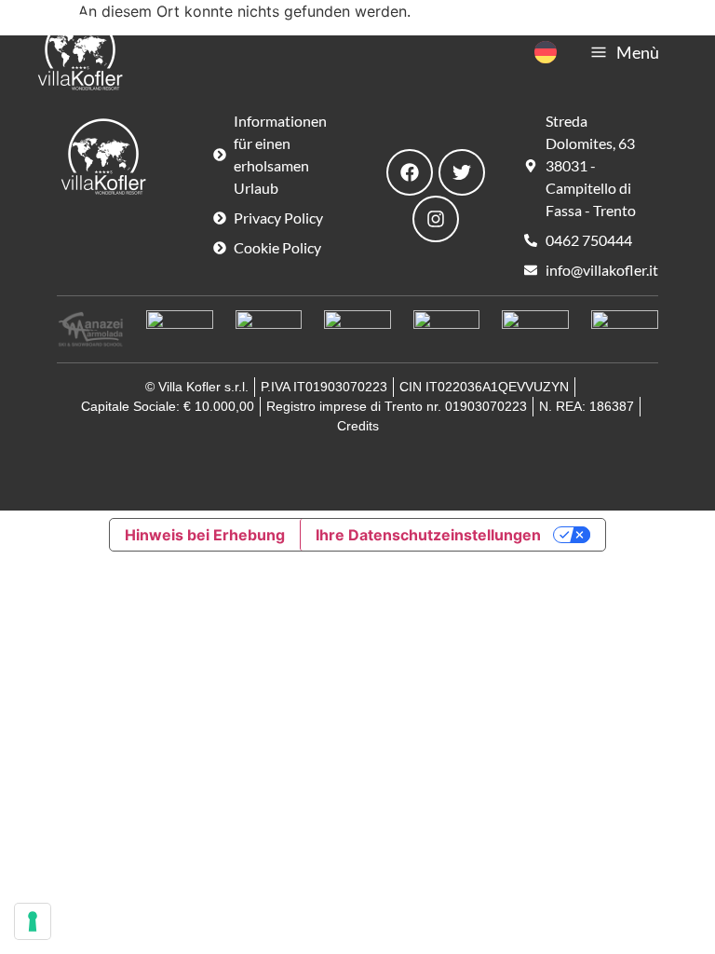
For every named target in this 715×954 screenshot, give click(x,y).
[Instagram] (435, 219)
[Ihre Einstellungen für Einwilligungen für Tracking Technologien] (32, 921)
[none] (545, 52)
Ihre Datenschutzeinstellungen (428, 534)
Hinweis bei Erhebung (205, 534)
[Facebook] (409, 172)
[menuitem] (545, 52)
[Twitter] (461, 172)
